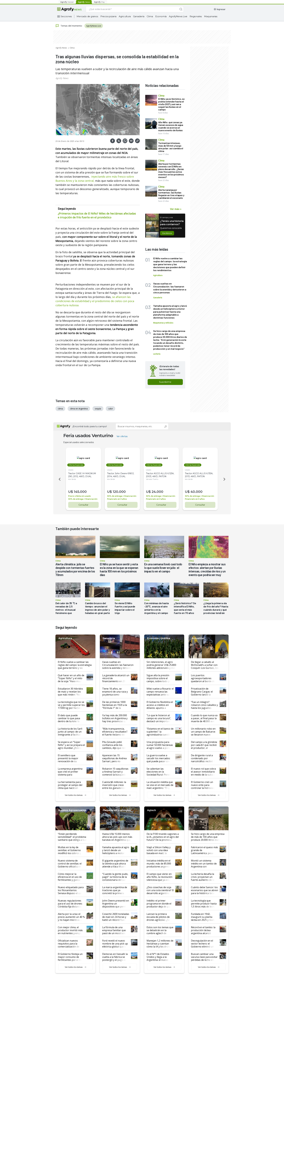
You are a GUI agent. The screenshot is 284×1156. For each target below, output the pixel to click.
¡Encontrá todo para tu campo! (89, 426)
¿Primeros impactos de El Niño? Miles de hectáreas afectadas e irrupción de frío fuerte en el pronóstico (97, 215)
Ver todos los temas (74, 795)
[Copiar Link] (137, 141)
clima (60, 408)
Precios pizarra (108, 16)
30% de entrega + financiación (82, 499)
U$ (70, 492)
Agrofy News (61, 48)
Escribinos (167, 233)
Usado (70, 470)
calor (110, 408)
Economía (161, 16)
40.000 (196, 492)
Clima (150, 16)
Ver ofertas (122, 436)
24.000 (157, 492)
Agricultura (125, 16)
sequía (98, 408)
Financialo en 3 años (117, 499)
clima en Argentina (79, 408)
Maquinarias (210, 16)
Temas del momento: (71, 25)
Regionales (196, 16)
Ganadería (138, 16)
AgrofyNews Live (178, 16)
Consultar (83, 505)
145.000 (80, 492)
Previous (59, 479)
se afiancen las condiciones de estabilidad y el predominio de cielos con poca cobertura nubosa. (94, 301)
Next (224, 479)
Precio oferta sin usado (79, 496)
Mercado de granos (87, 16)
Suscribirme (165, 382)
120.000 (119, 492)
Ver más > (175, 208)
